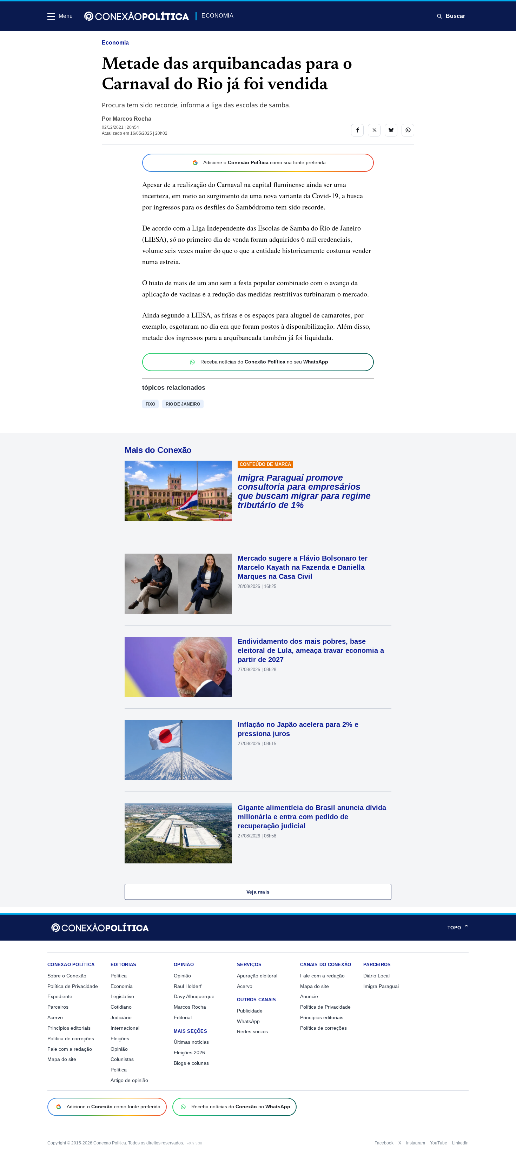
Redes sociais (252, 1031)
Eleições (120, 1038)
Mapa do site (61, 1059)
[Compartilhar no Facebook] (357, 130)
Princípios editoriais (69, 1028)
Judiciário (121, 1017)
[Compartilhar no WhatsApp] (408, 130)
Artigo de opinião (129, 1080)
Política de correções (70, 1038)
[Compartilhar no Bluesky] (391, 130)
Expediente (59, 996)
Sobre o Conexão (66, 975)
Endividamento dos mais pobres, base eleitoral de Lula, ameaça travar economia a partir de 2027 (311, 650)
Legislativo (122, 996)
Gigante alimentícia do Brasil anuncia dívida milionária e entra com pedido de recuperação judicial (312, 817)
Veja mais (258, 892)
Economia (115, 43)
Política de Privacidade (72, 986)
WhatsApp (248, 1021)
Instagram (415, 1143)
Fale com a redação (69, 1049)
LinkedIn (460, 1143)
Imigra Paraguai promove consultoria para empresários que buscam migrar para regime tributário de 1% (304, 491)
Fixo (150, 404)
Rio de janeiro (183, 404)
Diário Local (376, 975)
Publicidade (250, 1011)
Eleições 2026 (189, 1052)
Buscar (455, 16)
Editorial (183, 1017)
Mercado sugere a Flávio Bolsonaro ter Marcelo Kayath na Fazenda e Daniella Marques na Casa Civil (303, 567)
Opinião (119, 1049)
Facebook (384, 1143)
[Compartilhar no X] (374, 130)
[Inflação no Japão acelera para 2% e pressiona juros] (178, 750)
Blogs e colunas (191, 1063)
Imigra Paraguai (381, 986)
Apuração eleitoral (257, 975)
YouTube (438, 1143)
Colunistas (122, 1059)
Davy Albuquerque (194, 996)
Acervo (55, 1017)
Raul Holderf (187, 986)
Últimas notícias (191, 1042)
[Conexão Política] (136, 16)
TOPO (458, 927)
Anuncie (309, 996)
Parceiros (57, 1007)
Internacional (125, 1028)
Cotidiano (121, 1007)
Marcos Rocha (132, 119)
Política (119, 975)
